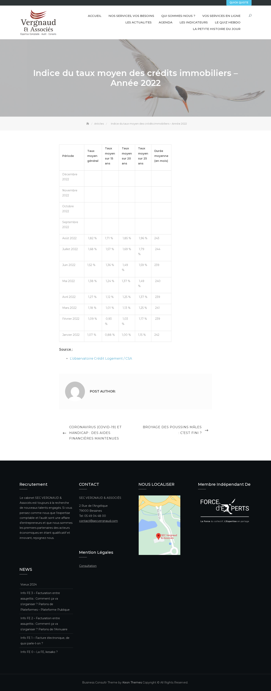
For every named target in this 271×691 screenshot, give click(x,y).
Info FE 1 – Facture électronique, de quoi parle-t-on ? (44, 640)
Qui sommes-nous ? (178, 16)
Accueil (94, 16)
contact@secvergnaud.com (98, 521)
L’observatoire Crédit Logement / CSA (101, 358)
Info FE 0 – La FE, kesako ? (39, 652)
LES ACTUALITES (138, 22)
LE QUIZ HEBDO (227, 22)
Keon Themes (132, 682)
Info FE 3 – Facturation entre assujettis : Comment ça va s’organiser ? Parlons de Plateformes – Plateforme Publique (45, 601)
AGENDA (165, 22)
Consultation (88, 566)
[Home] (88, 123)
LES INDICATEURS (194, 22)
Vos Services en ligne (221, 16)
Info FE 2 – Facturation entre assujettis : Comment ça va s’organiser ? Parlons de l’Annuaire (43, 623)
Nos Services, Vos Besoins (131, 16)
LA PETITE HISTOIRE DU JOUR (216, 29)
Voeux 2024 (28, 584)
